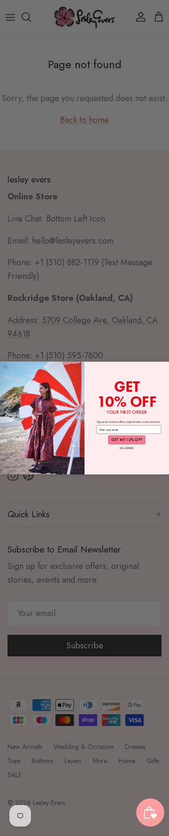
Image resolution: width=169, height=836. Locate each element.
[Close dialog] (5, 366)
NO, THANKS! (126, 447)
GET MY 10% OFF (126, 439)
